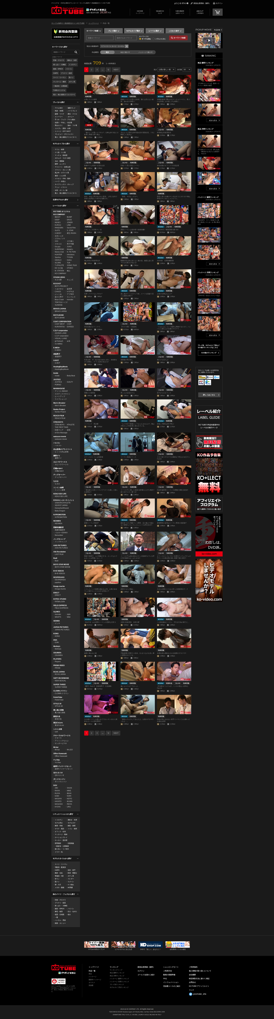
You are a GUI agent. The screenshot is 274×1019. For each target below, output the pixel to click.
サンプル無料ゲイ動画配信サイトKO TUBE (67, 23)
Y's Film (56, 760)
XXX (56, 241)
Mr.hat (55, 747)
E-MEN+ (56, 348)
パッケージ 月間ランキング (119, 981)
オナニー (71, 117)
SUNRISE (59, 305)
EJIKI (57, 642)
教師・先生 (59, 873)
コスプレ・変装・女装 (62, 128)
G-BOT (56, 360)
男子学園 (70, 244)
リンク (191, 990)
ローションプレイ (61, 837)
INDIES (58, 222)
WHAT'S (58, 617)
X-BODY (58, 233)
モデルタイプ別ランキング (119, 987)
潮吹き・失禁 (72, 60)
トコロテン (73, 64)
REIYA (69, 804)
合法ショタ (59, 236)
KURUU (58, 225)
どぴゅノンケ (60, 238)
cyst (56, 732)
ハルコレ (56, 443)
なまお (56, 481)
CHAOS (58, 292)
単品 (90, 974)
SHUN (69, 788)
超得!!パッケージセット (62, 766)
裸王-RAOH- (71, 233)
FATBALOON (60, 602)
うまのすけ (59, 289)
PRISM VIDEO (59, 665)
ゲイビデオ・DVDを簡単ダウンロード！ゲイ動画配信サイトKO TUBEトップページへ (63, 967)
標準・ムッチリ (60, 164)
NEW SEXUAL (60, 681)
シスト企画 (57, 729)
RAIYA (57, 791)
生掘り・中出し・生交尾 (63, 122)
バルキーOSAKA (61, 533)
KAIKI (57, 796)
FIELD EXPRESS (60, 605)
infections (70, 255)
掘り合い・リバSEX (62, 849)
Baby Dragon (60, 511)
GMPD (55, 73)
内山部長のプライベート (62, 449)
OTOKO (70, 268)
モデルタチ (71, 823)
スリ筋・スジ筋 (60, 152)
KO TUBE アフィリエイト (199, 986)
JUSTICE (57, 380)
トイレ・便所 (72, 829)
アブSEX (70, 294)
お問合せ (192, 982)
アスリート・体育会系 (62, 167)
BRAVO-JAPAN (59, 309)
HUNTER (58, 255)
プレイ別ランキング (117, 984)
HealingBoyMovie (60, 367)
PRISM (57, 668)
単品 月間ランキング (117, 976)
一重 (56, 917)
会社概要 (192, 975)
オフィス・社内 (60, 831)
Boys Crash (59, 300)
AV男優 (70, 887)
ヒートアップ (60, 396)
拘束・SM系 (59, 111)
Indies (69, 260)
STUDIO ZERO (59, 277)
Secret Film (71, 228)
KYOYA (58, 807)
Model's (70, 249)
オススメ (92, 982)
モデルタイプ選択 (133, 31)
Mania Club (59, 252)
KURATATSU (60, 327)
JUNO (69, 247)
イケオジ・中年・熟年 (62, 178)
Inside (55, 373)
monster (70, 300)
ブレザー (71, 879)
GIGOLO (58, 260)
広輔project (58, 468)
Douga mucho (59, 586)
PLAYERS (57, 659)
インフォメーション (171, 982)
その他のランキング (208, 353)
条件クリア (126, 46)
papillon (58, 582)
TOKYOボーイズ (61, 302)
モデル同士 (59, 823)
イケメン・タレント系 (62, 170)
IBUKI (69, 793)
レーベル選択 (154, 31)
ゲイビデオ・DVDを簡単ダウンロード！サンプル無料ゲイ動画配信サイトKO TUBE (80, 3)
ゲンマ (57, 623)
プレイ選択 (112, 31)
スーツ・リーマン (59, 77)
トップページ (140, 12)
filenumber (59, 535)
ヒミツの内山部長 (61, 452)
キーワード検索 (92, 31)
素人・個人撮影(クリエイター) (64, 94)
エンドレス (71, 297)
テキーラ (58, 738)
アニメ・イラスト (61, 187)
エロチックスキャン (62, 394)
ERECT (56, 593)
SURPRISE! (59, 249)
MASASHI (59, 804)
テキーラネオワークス (61, 736)
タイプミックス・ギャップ (64, 184)
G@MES (56, 612)
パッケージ (92, 976)
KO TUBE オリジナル (61, 211)
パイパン (69, 69)
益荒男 (69, 289)
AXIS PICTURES (60, 545)
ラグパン (71, 881)
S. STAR (70, 230)
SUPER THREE (59, 685)
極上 (68, 271)
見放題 (91, 985)
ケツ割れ (71, 884)
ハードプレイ (72, 111)
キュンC (70, 280)
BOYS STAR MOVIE (61, 564)
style (68, 614)
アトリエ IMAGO (61, 391)
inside (57, 376)
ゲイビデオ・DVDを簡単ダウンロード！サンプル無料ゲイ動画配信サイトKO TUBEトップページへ (67, 9)
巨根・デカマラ (58, 60)
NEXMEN (57, 521)
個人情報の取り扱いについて (200, 971)
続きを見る (213, 120)
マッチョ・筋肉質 (61, 155)
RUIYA (57, 793)
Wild (68, 617)
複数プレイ (71, 108)
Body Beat (71, 376)
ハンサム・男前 (60, 920)
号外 (68, 263)
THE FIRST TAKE (61, 427)
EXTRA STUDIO (59, 599)
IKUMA (69, 801)
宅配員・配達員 (60, 867)
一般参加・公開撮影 (60, 86)
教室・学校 (59, 826)
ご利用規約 (193, 967)
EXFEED (70, 327)
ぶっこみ (58, 294)
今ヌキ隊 (58, 280)
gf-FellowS (59, 341)
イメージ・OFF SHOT (63, 131)
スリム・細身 (59, 149)
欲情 (68, 430)
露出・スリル (72, 114)
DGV (55, 785)
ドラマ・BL (59, 852)
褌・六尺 (58, 884)
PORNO (58, 385)
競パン (71, 77)
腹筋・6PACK (58, 69)
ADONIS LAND (61, 333)
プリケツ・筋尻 (66, 73)
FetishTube (57, 697)
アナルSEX (59, 108)
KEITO (69, 799)
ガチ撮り (70, 241)
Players (58, 662)
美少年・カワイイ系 (62, 172)
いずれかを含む (160, 39)
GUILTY (70, 382)
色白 (69, 914)
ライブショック (61, 399)
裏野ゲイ (56, 456)
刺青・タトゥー (60, 923)
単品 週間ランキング (117, 973)
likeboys (56, 646)
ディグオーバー (59, 475)
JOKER (70, 222)
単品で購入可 (125, 52)
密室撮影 (58, 843)
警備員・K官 (59, 876)
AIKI (56, 788)
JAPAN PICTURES (60, 627)
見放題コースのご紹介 (171, 986)
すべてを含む (146, 39)
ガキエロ (58, 244)
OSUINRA (57, 653)
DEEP (57, 220)
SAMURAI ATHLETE (62, 503)
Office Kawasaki (60, 754)
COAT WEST (60, 324)
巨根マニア (59, 430)
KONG (56, 634)
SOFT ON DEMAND (61, 678)
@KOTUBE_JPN (199, 994)
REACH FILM (58, 416)
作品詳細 (217, 30)
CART (218, 12)
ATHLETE (70, 425)
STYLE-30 (57, 704)
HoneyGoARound (62, 508)
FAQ (165, 979)
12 (108, 69)
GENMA (56, 621)
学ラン (57, 879)
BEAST (57, 217)
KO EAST (57, 284)
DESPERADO (58, 577)
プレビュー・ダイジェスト (64, 134)
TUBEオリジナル (59, 90)
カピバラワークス (60, 462)
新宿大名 (56, 716)
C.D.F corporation (60, 331)
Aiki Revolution (59, 552)
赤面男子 (56, 354)
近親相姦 (71, 843)
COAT (69, 324)
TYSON (70, 257)
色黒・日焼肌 (59, 914)
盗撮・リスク (59, 114)
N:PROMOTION (59, 515)
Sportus (58, 257)
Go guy (57, 247)
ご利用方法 (167, 971)
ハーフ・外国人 (60, 181)
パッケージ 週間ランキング (119, 978)
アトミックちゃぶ (61, 741)
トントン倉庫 (58, 488)
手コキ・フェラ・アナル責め (65, 119)
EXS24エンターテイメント (63, 500)
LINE (69, 225)
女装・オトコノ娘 (61, 190)
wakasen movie (59, 437)
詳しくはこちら (209, 395)
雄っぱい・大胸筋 (59, 64)
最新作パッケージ (95, 979)
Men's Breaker (59, 403)
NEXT (116, 69)
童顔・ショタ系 (60, 175)
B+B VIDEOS (58, 571)
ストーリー (59, 117)
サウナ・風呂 (59, 829)
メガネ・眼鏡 (59, 887)
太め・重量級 (59, 161)
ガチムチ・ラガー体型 (62, 158)
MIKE (69, 791)
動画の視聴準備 (169, 975)
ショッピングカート (171, 967)
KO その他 (59, 268)
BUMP (69, 217)
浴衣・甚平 (71, 870)
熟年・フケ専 (72, 125)
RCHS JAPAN (59, 672)
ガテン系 (72, 82)
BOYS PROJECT (61, 286)
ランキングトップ (116, 970)
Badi (55, 558)
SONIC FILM (72, 265)
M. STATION (59, 271)
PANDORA (59, 228)
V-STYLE (70, 292)
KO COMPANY (59, 214)
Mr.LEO (70, 750)
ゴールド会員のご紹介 (146, 975)
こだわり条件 (174, 31)
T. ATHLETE (59, 265)
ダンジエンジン (59, 779)
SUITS (57, 230)
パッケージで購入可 (145, 52)
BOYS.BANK (58, 315)
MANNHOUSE (59, 389)
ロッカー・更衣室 (61, 840)
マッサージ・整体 (59, 82)
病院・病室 (71, 826)
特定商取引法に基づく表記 (199, 979)
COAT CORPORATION (62, 322)
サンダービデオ (61, 743)
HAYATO (58, 801)
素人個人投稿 (58, 710)
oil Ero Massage (61, 433)
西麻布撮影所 (58, 527)
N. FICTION (71, 252)
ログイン (219, 3)
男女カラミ (59, 125)
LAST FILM (59, 554)
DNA (55, 640)
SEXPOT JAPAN (61, 505)
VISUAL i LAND (61, 338)
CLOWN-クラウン (60, 691)
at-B (68, 341)
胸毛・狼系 (59, 911)
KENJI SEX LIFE (59, 494)
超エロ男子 (59, 297)
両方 (107, 52)
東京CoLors (58, 723)
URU (69, 807)
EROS (69, 220)
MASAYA (58, 799)
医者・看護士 (72, 873)
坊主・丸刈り (72, 911)
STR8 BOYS (58, 422)
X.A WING (58, 344)
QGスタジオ (58, 773)
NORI (69, 796)
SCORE (58, 263)
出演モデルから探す (60, 200)
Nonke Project (59, 409)
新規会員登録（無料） (202, 3)
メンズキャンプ (59, 539)
